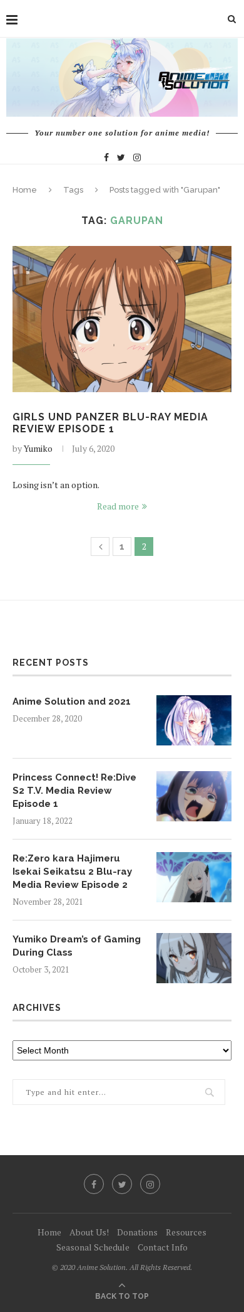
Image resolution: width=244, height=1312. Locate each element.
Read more (118, 506)
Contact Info (163, 1247)
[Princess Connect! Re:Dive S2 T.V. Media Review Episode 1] (193, 796)
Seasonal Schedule (93, 1247)
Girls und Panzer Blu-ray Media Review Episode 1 (110, 423)
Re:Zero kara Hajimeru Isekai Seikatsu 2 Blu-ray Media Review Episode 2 (72, 871)
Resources (186, 1232)
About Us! (89, 1232)
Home (25, 190)
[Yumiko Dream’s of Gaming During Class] (193, 958)
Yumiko (38, 448)
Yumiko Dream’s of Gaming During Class (77, 946)
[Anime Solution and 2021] (193, 720)
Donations (137, 1232)
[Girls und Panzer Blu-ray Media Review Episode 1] (122, 319)
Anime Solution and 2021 (72, 701)
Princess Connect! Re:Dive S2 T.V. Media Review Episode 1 (74, 790)
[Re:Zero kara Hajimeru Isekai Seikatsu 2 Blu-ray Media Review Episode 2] (193, 877)
